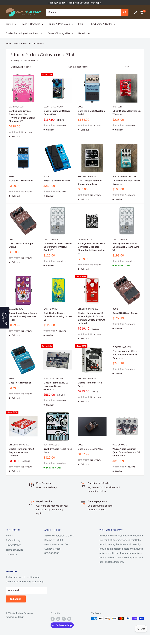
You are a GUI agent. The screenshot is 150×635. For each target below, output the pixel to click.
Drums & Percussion (59, 24)
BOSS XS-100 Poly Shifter (57, 180)
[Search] (124, 12)
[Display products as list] (138, 67)
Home (8, 43)
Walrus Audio (119, 445)
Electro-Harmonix (53, 107)
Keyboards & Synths (101, 24)
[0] (142, 12)
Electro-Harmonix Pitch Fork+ (90, 384)
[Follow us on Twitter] (58, 619)
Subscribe (15, 599)
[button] (4, 318)
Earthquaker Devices (124, 176)
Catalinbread (16, 309)
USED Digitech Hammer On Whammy (126, 112)
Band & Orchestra (31, 24)
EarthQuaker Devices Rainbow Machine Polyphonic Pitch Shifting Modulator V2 (22, 116)
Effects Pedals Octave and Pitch (29, 43)
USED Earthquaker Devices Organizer (126, 182)
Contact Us (11, 554)
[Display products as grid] (133, 67)
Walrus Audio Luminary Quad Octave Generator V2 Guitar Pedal (126, 452)
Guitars (9, 24)
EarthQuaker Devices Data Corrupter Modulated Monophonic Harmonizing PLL (91, 248)
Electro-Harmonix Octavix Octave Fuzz (57, 112)
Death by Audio (51, 445)
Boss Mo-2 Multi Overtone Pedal (91, 112)
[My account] (135, 12)
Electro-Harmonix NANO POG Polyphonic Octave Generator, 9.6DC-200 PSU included (91, 318)
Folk (80, 24)
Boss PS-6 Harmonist (20, 382)
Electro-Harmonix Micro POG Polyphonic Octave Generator (124, 354)
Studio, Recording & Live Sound (22, 33)
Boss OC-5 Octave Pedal (90, 449)
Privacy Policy (13, 545)
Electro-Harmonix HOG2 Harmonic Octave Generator (56, 386)
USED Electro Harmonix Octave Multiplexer (90, 182)
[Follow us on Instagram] (64, 619)
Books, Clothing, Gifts (59, 33)
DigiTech (117, 107)
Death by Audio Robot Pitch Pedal (58, 450)
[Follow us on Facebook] (53, 619)
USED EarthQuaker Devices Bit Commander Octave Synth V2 (58, 247)
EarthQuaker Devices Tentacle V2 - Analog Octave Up (58, 316)
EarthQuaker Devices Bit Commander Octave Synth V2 (125, 247)
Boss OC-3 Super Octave (125, 313)
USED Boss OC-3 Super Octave (21, 245)
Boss (80, 107)
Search (9, 535)
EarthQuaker (16, 107)
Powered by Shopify (15, 617)
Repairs (82, 33)
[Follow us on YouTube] (69, 619)
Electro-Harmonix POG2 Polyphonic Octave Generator (21, 452)
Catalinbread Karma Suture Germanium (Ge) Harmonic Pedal (23, 316)
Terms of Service (14, 550)
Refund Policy (13, 540)
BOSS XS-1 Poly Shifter (21, 180)
